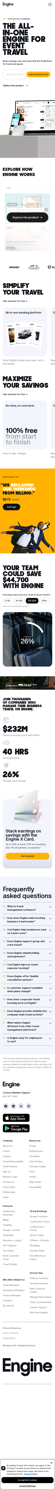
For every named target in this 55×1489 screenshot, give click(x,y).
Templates (34, 1156)
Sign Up (7, 1171)
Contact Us (8, 1182)
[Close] (51, 1462)
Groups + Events (11, 1230)
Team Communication (40, 1302)
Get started (27, 856)
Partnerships (9, 1192)
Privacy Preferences (12, 1328)
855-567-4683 (10, 1096)
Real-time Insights (39, 1312)
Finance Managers (12, 1295)
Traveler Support (38, 1307)
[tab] (23, 548)
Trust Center (9, 1187)
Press (6, 1197)
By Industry (8, 1305)
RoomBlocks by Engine (38, 1257)
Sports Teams (37, 1235)
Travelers (7, 1300)
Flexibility (7, 1225)
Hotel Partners (10, 1166)
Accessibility (35, 1187)
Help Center (35, 1182)
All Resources (36, 1151)
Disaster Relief (37, 1250)
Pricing (32, 1146)
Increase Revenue (39, 1283)
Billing (6, 1220)
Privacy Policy (9, 1338)
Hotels (32, 1177)
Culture (6, 1151)
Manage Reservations (41, 1297)
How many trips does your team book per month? (26, 595)
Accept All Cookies (27, 1480)
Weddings (35, 1245)
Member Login (10, 1177)
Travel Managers (11, 1285)
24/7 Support (9, 1245)
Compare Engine (37, 1166)
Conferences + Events (37, 1228)
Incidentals (8, 1235)
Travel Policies (10, 1264)
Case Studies (36, 1161)
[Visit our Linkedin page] (13, 1106)
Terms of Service (10, 1333)
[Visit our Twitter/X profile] (21, 1106)
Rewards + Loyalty (12, 1240)
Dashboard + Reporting (9, 1213)
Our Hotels (8, 1250)
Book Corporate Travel (11, 1257)
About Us (7, 1146)
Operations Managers (13, 1290)
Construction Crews (40, 1221)
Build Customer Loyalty (37, 1290)
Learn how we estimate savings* (16, 606)
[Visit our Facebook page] (6, 1106)
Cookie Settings (27, 1486)
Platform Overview (39, 1278)
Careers (7, 1156)
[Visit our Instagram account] (29, 1106)
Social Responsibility (13, 1161)
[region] (27, 1474)
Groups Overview (39, 1216)
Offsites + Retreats (39, 1240)
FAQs (32, 1171)
